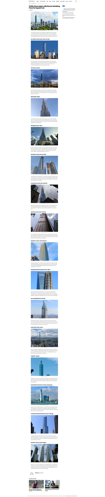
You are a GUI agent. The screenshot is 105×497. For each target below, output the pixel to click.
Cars (47, 1)
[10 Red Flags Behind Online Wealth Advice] (52, 484)
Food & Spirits (62, 1)
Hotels (67, 1)
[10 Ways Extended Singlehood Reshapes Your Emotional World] (36, 484)
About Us (70, 1)
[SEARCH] (76, 1)
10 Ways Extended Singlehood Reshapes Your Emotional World (35, 490)
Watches (53, 1)
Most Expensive (42, 1)
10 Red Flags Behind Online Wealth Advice (52, 490)
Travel (50, 1)
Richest (37, 1)
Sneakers (57, 1)
